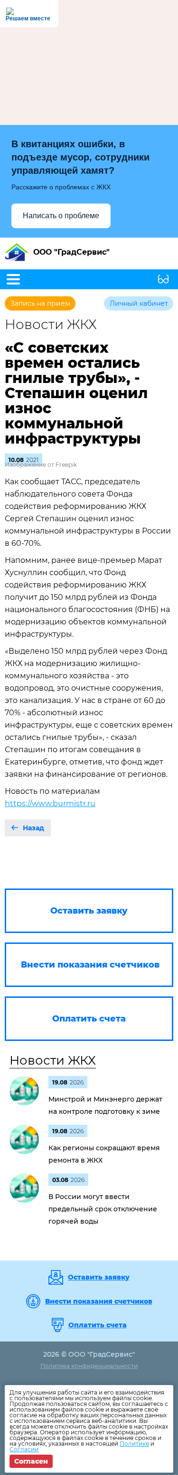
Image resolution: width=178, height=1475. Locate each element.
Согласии (23, 1449)
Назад (33, 828)
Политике (134, 1443)
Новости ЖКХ (52, 1060)
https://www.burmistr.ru (50, 803)
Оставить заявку (99, 1277)
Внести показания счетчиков (98, 1301)
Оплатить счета (97, 1325)
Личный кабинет (139, 303)
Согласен (31, 1461)
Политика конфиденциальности (89, 1365)
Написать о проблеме (61, 216)
